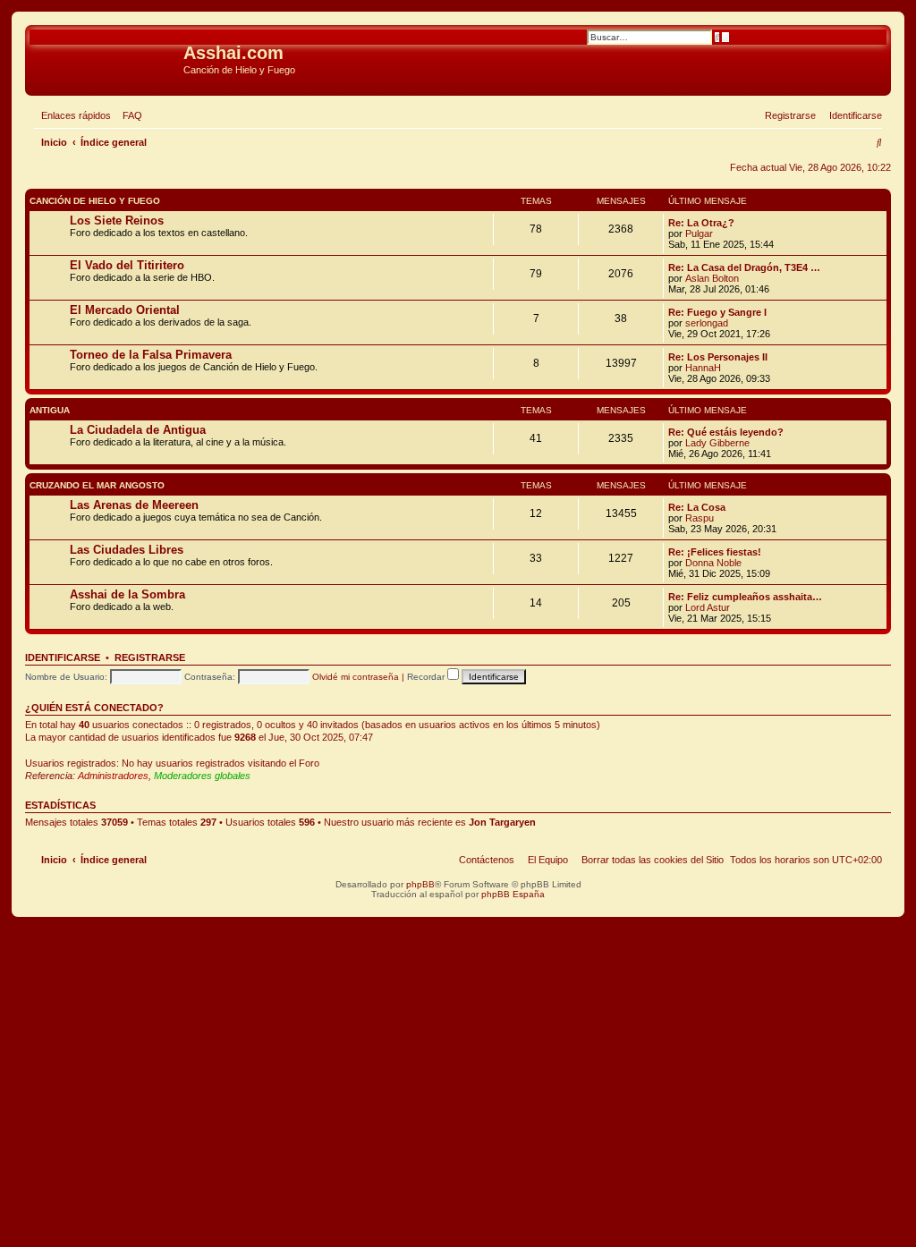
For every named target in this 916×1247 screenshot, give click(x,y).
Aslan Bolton (712, 278)
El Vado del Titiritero (127, 265)
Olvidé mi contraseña (355, 677)
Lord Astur (707, 607)
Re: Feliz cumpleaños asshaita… (745, 596)
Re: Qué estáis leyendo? (726, 432)
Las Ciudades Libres (126, 549)
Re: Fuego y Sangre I (717, 312)
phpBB (420, 884)
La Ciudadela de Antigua (138, 430)
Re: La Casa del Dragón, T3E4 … (744, 267)
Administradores (113, 775)
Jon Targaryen (502, 822)
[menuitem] (128, 115)
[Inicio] (106, 58)
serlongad (706, 323)
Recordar (427, 677)
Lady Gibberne (717, 442)
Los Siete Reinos (117, 220)
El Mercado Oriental (125, 310)
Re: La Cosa (696, 507)
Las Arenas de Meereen (134, 505)
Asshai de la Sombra (127, 594)
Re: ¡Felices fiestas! (714, 552)
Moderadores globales (202, 775)
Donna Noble (713, 562)
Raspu (699, 518)
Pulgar (699, 233)
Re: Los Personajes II (718, 357)
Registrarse (149, 657)
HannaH (703, 367)
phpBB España (513, 894)
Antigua (50, 410)
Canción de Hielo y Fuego (95, 201)
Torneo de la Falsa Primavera (151, 354)
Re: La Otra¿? (701, 222)
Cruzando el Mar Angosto (97, 485)
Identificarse (62, 657)
